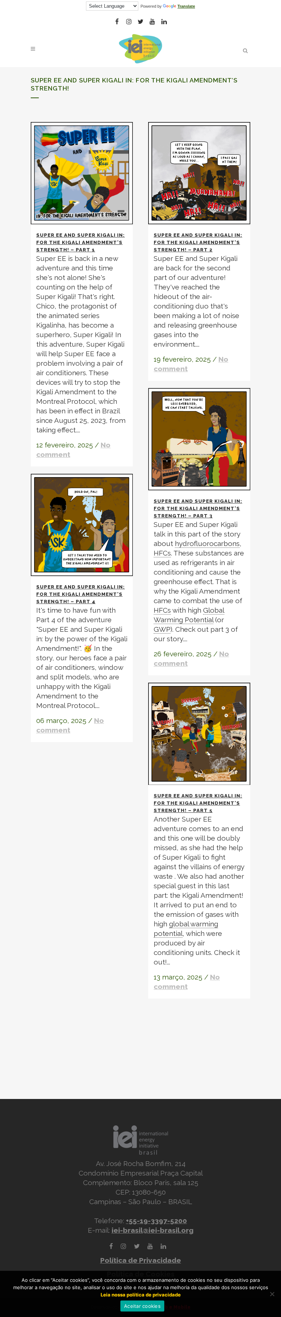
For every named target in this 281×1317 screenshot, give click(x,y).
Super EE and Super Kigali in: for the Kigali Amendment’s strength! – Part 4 (80, 594)
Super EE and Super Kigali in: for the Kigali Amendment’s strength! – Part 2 (198, 242)
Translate (186, 6)
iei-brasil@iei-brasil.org (153, 1230)
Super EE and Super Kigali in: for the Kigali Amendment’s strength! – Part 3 (198, 508)
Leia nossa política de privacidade (141, 1295)
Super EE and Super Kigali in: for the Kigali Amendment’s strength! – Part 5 (198, 803)
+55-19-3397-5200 (156, 1221)
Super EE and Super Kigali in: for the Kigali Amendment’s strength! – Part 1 (80, 242)
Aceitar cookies (142, 1306)
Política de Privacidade (140, 1260)
